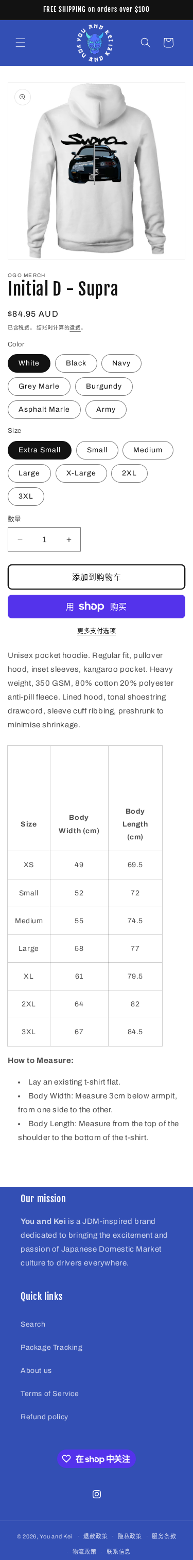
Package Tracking (52, 1347)
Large (29, 473)
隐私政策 (130, 1536)
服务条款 (164, 1536)
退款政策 (95, 1536)
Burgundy (104, 386)
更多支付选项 (96, 631)
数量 (15, 519)
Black (76, 363)
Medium (148, 450)
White (29, 363)
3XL (26, 496)
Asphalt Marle (44, 409)
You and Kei (56, 1536)
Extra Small (40, 450)
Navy (121, 363)
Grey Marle (39, 386)
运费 (74, 328)
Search (33, 1324)
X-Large (81, 473)
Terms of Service (50, 1394)
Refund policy (44, 1417)
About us (36, 1370)
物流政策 (85, 1552)
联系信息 (119, 1552)
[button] (20, 42)
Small (97, 450)
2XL (129, 473)
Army (106, 409)
